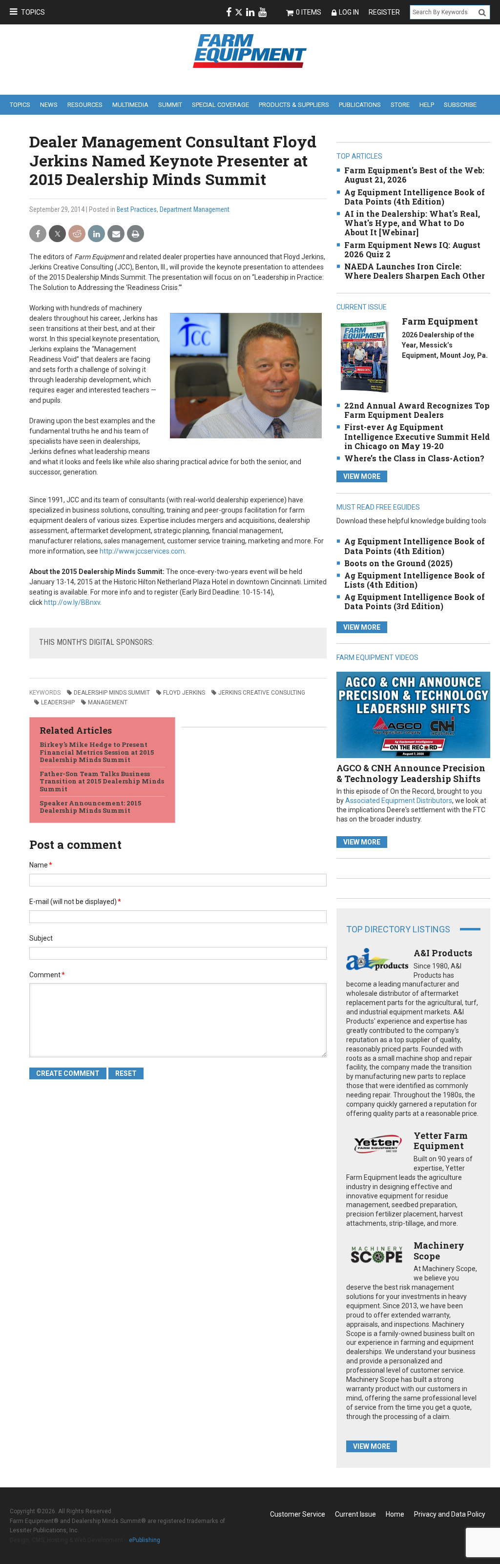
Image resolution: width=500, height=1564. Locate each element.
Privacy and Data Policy (449, 1514)
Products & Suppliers (294, 104)
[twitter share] (57, 234)
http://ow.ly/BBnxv (72, 602)
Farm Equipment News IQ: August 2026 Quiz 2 (412, 249)
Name (40, 865)
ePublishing (144, 1540)
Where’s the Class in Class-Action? (414, 458)
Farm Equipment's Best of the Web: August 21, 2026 (414, 175)
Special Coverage (220, 104)
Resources (85, 104)
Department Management (194, 209)
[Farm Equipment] (364, 356)
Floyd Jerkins (184, 692)
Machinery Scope (439, 1250)
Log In (349, 12)
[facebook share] (37, 234)
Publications (360, 104)
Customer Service (297, 1514)
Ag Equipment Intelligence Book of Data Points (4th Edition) (414, 196)
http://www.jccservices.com (142, 551)
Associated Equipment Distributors (398, 800)
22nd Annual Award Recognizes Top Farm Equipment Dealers (417, 410)
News (49, 104)
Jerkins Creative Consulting (261, 692)
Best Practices (137, 209)
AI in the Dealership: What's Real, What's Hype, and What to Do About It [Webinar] (412, 222)
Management (107, 702)
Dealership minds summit (112, 692)
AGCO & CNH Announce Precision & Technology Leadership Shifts (410, 773)
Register (384, 12)
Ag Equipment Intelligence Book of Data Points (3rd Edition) (414, 601)
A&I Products (443, 953)
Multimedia (130, 104)
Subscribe (460, 104)
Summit (170, 104)
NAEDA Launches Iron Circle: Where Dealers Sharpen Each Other (414, 271)
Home (395, 1514)
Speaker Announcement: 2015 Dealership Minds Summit (90, 807)
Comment (47, 975)
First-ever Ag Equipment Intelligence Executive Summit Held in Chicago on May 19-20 (417, 436)
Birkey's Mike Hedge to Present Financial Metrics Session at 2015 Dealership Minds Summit (97, 752)
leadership (58, 702)
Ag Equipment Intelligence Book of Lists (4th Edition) (414, 580)
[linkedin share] (96, 234)
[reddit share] (76, 234)
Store (400, 104)
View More (361, 476)
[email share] (116, 234)
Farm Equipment (440, 321)
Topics (33, 12)
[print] (135, 234)
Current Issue (355, 1514)
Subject (41, 938)
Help (426, 104)
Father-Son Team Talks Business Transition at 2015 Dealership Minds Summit (102, 781)
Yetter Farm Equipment (441, 1141)
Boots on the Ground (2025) (398, 563)
